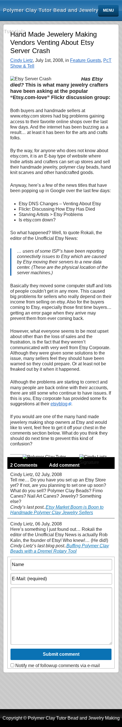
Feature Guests (85, 60)
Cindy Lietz (21, 60)
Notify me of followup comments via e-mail (57, 665)
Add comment (64, 465)
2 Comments (23, 465)
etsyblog (59, 403)
